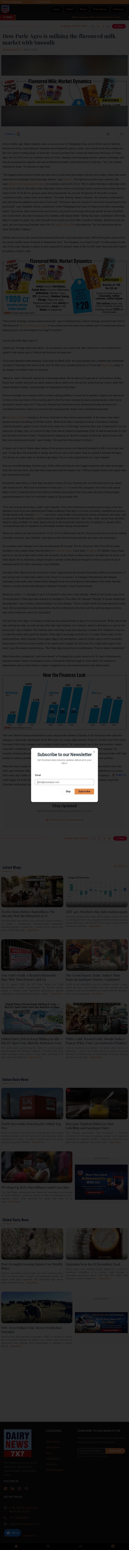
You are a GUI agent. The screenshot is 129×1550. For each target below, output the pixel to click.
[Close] (94, 752)
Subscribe (84, 791)
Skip (68, 791)
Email (38, 775)
